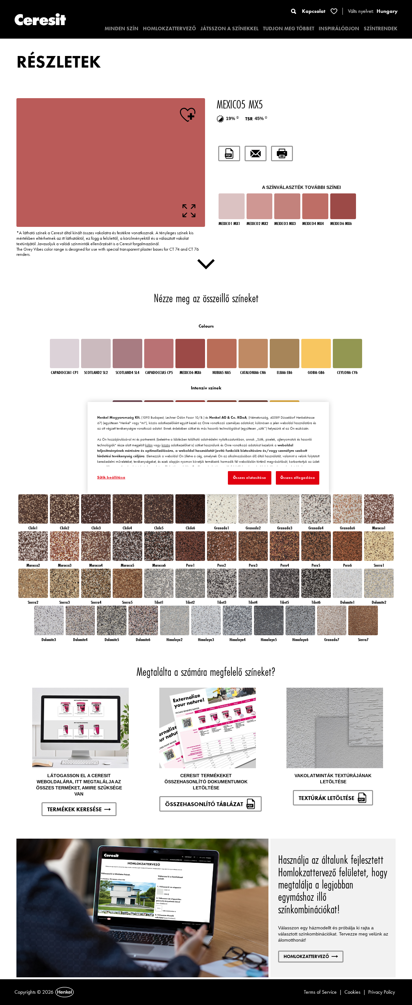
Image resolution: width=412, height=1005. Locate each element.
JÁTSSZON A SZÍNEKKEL (229, 28)
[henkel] (64, 992)
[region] (208, 448)
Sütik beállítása (111, 477)
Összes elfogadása (297, 477)
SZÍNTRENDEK (381, 28)
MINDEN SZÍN (121, 28)
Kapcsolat (313, 11)
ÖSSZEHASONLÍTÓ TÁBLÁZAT (204, 804)
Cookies (352, 992)
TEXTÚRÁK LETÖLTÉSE (326, 798)
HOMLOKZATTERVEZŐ (169, 28)
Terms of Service (320, 992)
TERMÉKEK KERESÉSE (74, 809)
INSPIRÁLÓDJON (339, 28)
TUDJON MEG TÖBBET (288, 28)
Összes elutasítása (249, 477)
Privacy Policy (381, 992)
